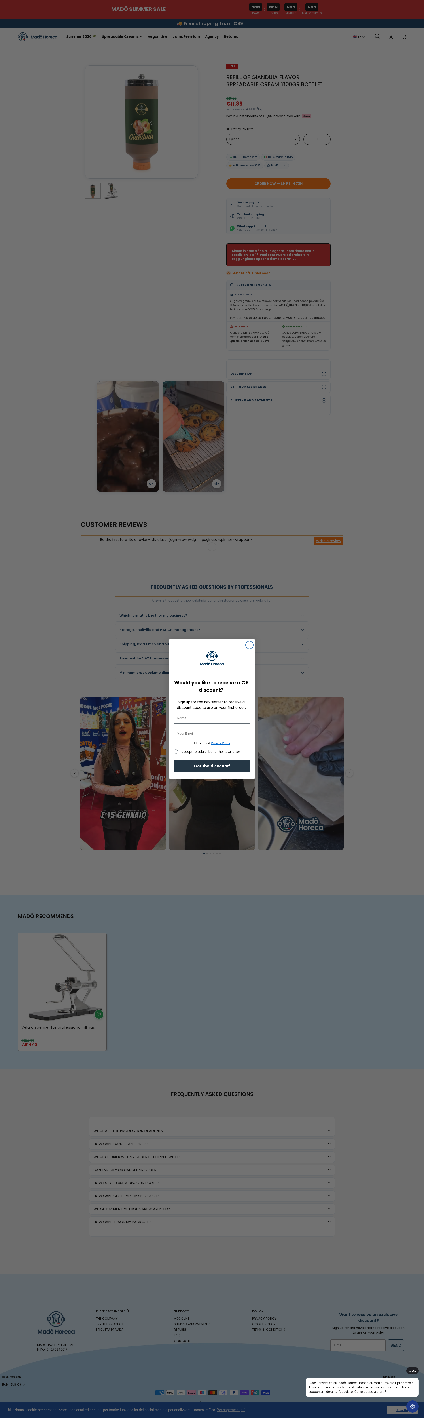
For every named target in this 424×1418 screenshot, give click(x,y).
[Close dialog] (249, 645)
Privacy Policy (220, 743)
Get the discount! (212, 766)
